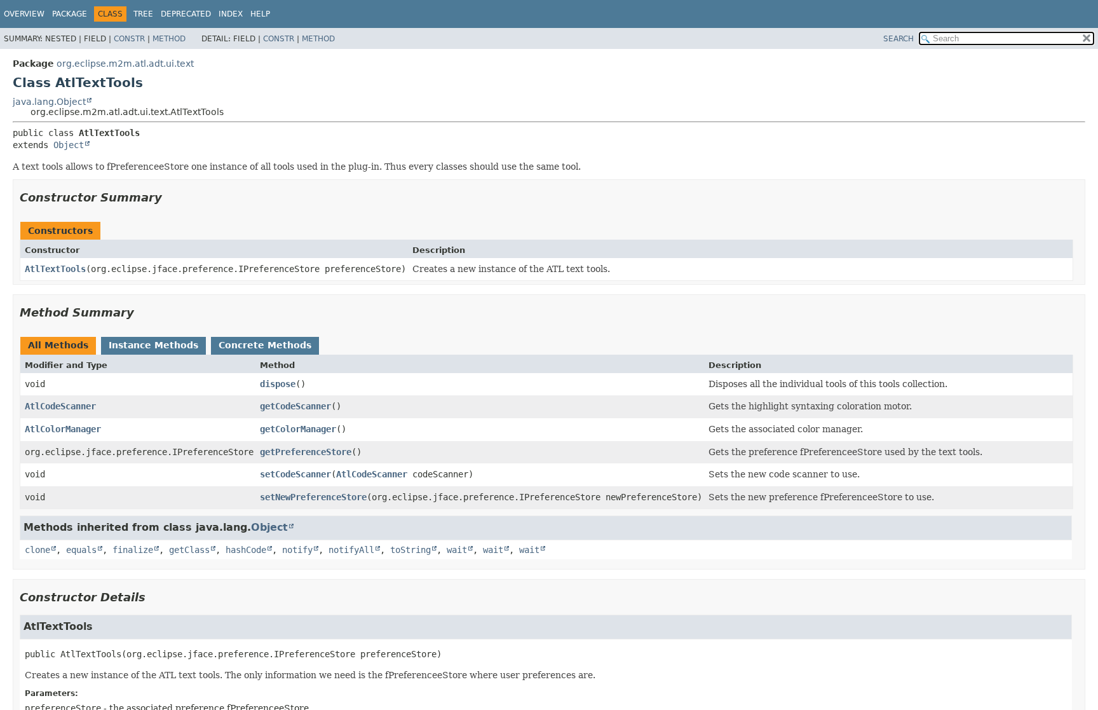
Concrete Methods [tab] (265, 345)
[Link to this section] (171, 197)
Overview (24, 14)
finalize (132, 550)
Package (69, 14)
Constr (129, 38)
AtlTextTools (55, 269)
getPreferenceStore (305, 452)
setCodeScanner (295, 474)
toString (410, 550)
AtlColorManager (63, 429)
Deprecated (186, 14)
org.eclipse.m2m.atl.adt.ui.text (125, 63)
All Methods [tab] (58, 345)
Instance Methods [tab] (153, 345)
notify (297, 550)
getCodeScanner (295, 406)
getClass (189, 550)
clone (37, 550)
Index (231, 14)
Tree (143, 14)
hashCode (246, 550)
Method (169, 38)
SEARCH (898, 38)
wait (457, 550)
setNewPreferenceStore (313, 497)
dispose (277, 384)
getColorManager (298, 429)
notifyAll (351, 550)
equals (81, 550)
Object (68, 145)
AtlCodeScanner (60, 406)
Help (260, 14)
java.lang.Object (49, 102)
